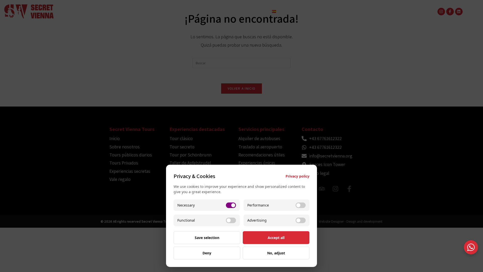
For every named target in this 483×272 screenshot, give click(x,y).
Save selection (207, 237)
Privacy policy (297, 176)
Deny (207, 253)
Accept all (276, 237)
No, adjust (276, 253)
